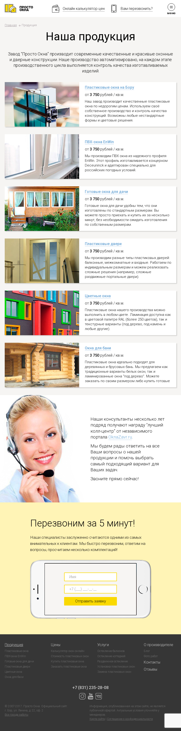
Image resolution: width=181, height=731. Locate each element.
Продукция (14, 645)
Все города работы (16, 714)
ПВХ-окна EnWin (99, 142)
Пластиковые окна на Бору (109, 87)
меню (171, 13)
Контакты (152, 662)
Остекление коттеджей (111, 656)
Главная (11, 25)
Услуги (103, 645)
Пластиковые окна (17, 651)
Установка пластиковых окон (116, 666)
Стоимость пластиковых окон (70, 656)
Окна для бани (98, 348)
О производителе (158, 645)
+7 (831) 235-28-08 (90, 687)
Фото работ (151, 656)
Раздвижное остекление (112, 661)
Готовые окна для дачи (106, 191)
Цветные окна (98, 296)
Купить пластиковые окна (67, 661)
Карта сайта (97, 719)
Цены (55, 645)
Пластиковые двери (103, 244)
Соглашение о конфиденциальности (130, 719)
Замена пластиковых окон (114, 671)
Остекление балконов (111, 651)
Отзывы (150, 669)
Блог (147, 651)
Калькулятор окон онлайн (67, 651)
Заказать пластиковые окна (69, 666)
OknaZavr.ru (120, 437)
